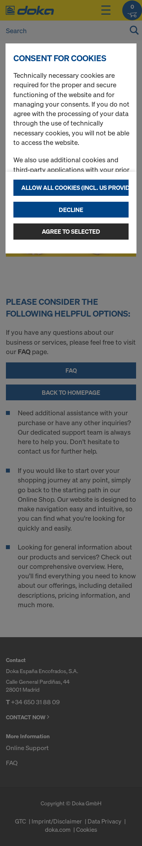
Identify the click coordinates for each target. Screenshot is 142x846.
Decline (71, 210)
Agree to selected (71, 231)
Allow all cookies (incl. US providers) (75, 187)
